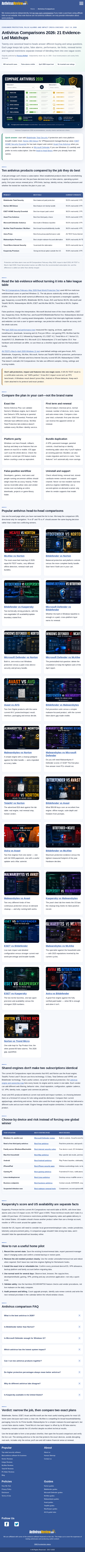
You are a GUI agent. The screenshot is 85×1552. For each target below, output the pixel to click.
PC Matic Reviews (8, 1472)
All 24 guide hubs (50, 1512)
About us (47, 1452)
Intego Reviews (7, 1462)
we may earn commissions (42, 13)
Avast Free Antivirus (61, 144)
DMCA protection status (42, 1544)
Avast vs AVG (11, 705)
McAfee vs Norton (14, 556)
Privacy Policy (6, 1489)
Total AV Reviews (8, 1469)
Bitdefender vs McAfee (59, 850)
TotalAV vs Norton (14, 803)
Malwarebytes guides (51, 1499)
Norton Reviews (7, 1459)
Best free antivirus (41, 1143)
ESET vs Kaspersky (15, 993)
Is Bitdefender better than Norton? (19, 1327)
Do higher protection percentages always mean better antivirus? (32, 1372)
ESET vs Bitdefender (16, 946)
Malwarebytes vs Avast (17, 898)
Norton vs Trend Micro (17, 1041)
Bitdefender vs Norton (58, 556)
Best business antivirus (43, 1183)
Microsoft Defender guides (53, 1492)
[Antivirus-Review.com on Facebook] (7, 1524)
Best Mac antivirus (41, 1155)
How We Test (6, 1486)
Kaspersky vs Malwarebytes (62, 898)
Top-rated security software (11, 1452)
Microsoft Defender (42, 147)
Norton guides (49, 1486)
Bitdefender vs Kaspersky (19, 606)
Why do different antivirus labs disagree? (22, 1384)
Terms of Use (6, 1496)
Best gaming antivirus (42, 1172)
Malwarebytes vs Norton (18, 752)
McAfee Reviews (7, 1465)
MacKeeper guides (50, 1509)
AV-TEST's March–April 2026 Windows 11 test (21, 351)
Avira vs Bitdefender (57, 993)
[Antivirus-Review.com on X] (17, 1524)
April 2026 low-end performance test (20, 330)
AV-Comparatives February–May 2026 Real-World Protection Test (32, 290)
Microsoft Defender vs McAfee (63, 657)
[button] (81, 3)
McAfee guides (49, 1496)
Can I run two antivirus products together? (23, 1361)
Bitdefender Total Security (37, 138)
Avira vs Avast (12, 850)
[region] (42, 223)
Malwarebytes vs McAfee (60, 946)
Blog (3, 1475)
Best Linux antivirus (42, 1177)
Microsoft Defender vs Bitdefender (58, 608)
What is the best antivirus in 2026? (19, 1316)
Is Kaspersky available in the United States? (23, 1395)
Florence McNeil (22, 56)
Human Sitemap (49, 1455)
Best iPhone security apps (44, 1166)
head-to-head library (44, 151)
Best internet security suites (45, 1149)
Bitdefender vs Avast (57, 803)
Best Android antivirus (43, 1160)
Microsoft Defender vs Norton (21, 657)
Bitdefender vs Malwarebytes (62, 705)
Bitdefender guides (50, 1489)
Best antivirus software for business (14, 1455)
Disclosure (5, 1492)
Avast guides (48, 1502)
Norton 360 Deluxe (30, 141)
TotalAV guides (49, 1505)
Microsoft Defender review (44, 1138)
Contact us (48, 1459)
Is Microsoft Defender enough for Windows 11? (24, 1338)
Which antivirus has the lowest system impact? (25, 1350)
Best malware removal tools (45, 1189)
